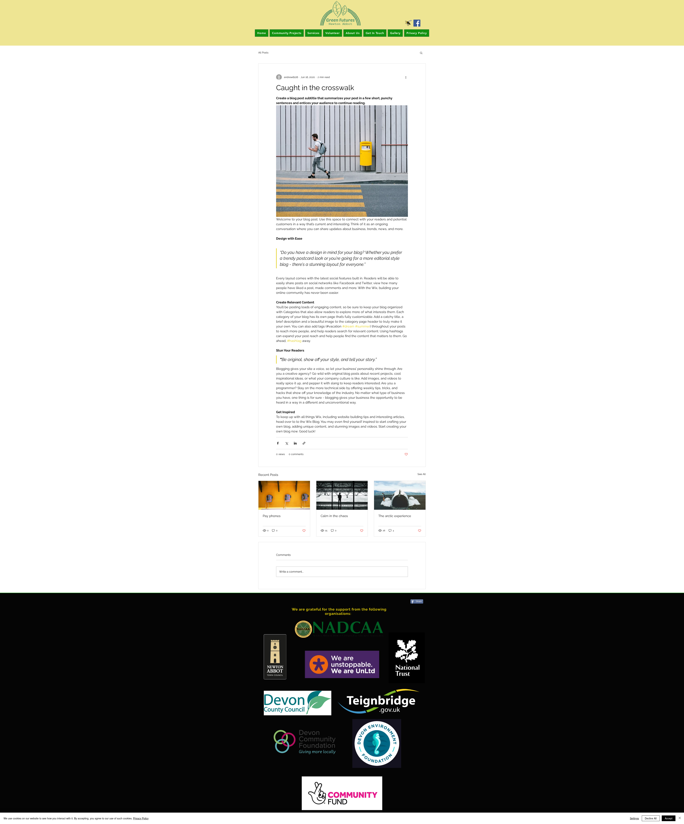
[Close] (680, 818)
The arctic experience (394, 516)
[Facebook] (416, 23)
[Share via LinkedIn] (295, 443)
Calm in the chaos (334, 516)
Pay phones (272, 516)
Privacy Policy (141, 818)
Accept (668, 818)
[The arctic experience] (400, 495)
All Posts (263, 52)
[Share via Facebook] (277, 443)
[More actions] (406, 77)
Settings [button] (634, 818)
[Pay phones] (284, 495)
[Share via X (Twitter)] (286, 443)
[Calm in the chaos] (342, 495)
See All (422, 474)
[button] (421, 52)
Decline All (651, 818)
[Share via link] (304, 443)
